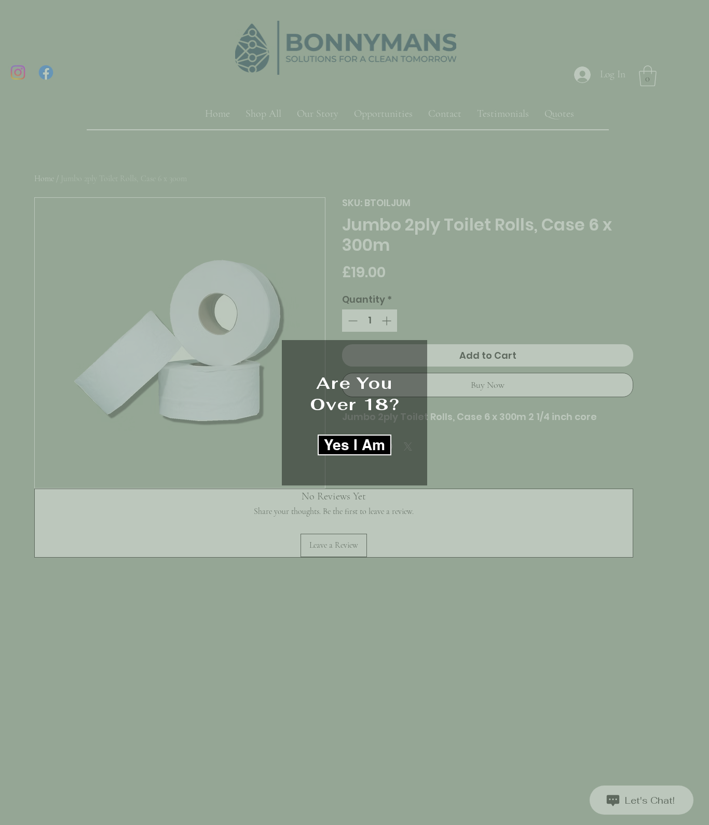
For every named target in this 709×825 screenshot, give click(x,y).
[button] (354, 445)
